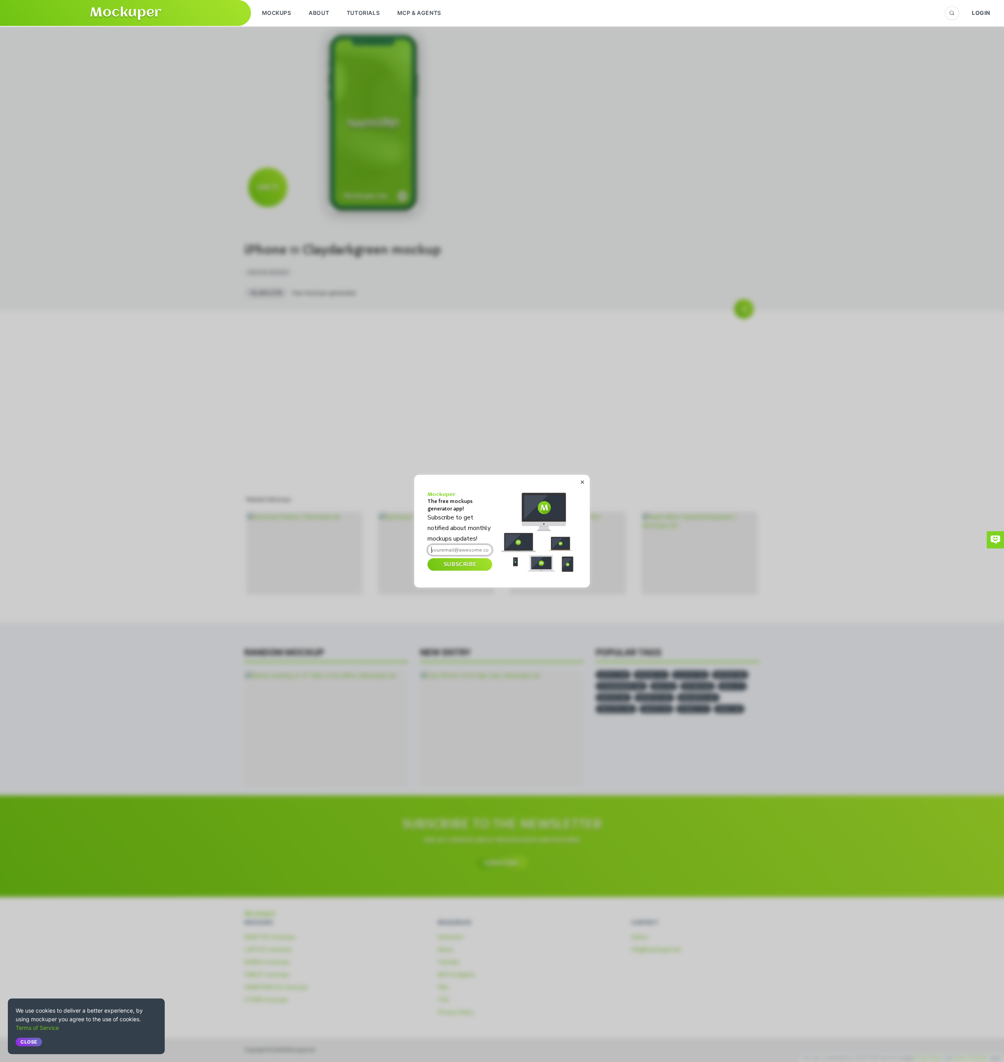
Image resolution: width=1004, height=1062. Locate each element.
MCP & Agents (419, 12)
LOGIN (981, 12)
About (319, 12)
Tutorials (363, 12)
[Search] (952, 13)
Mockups (276, 12)
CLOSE (28, 1042)
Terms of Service (37, 1027)
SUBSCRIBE (460, 564)
